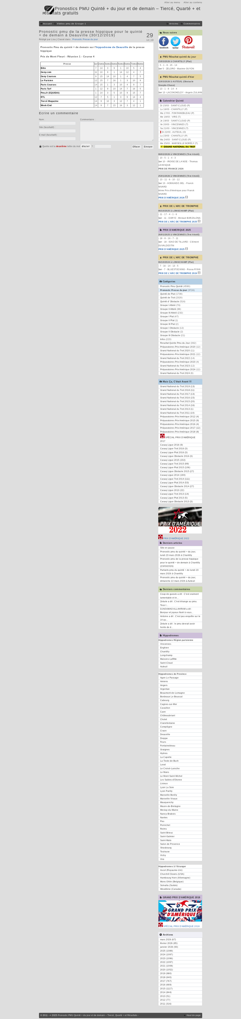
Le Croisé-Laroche (170, 768)
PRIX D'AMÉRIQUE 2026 (171, 197)
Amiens (164, 681)
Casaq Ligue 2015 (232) (173, 460)
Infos (162, 339)
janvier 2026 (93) (169, 947)
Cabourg (164, 700)
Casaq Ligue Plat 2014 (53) (174, 482)
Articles (174, 24)
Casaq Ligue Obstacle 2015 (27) (177, 471)
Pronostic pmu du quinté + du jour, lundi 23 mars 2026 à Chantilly (178, 553)
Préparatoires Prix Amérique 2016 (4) (179, 424)
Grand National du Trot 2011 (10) (177, 413)
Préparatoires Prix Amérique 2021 (177, 354)
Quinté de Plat (167, 294)
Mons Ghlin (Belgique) (172, 881)
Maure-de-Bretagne (170, 806)
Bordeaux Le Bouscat (171, 696)
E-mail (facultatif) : (48, 135)
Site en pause (167, 548)
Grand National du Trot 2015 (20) (177, 401)
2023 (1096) (166, 958)
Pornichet (165, 825)
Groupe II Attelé (168, 309)
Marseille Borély (168, 795)
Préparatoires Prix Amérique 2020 (177, 347)
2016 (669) (166, 985)
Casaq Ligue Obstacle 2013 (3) (176, 501)
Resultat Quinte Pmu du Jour (175, 343)
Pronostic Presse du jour (85, 39)
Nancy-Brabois (168, 814)
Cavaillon (165, 708)
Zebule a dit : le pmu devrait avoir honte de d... (177, 625)
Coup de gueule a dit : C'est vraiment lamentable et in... (179, 596)
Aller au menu (172, 2)
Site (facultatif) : (47, 127)
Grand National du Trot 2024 (175, 373)
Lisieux (164, 783)
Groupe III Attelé (168, 313)
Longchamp (166, 655)
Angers (164, 685)
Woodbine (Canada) (170, 889)
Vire (162, 859)
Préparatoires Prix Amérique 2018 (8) (179, 432)
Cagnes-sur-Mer (168, 704)
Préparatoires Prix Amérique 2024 (177, 369)
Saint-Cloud (166, 663)
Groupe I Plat (167, 316)
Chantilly (165, 651)
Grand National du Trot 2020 (175, 350)
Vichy (163, 855)
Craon (163, 730)
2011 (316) (165, 1004)
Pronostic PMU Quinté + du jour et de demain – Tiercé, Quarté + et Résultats (97, 1015)
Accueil (47, 24)
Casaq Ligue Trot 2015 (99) (174, 464)
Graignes (165, 749)
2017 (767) (166, 981)
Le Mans (164, 772)
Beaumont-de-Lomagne (172, 693)
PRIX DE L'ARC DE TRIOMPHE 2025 (177, 222)
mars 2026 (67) (168, 939)
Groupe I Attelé (168, 305)
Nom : (42, 119)
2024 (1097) (166, 954)
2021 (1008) (166, 966)
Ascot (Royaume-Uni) (171, 870)
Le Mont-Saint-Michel (171, 776)
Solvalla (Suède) (169, 885)
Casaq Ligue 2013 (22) (172, 490)
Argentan (165, 689)
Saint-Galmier (167, 836)
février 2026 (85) (169, 943)
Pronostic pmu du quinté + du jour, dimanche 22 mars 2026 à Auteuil (178, 579)
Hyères (164, 753)
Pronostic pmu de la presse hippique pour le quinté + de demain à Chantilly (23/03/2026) (180, 562)
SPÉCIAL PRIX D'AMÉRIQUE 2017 (177, 439)
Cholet (163, 719)
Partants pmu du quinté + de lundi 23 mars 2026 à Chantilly (179, 572)
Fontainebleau (167, 745)
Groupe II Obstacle (170, 331)
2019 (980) (166, 973)
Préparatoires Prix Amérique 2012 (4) (179, 416)
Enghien (164, 647)
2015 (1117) (166, 988)
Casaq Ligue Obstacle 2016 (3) (176, 456)
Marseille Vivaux (168, 798)
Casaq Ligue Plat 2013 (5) (174, 498)
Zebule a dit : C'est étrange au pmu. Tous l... (178, 603)
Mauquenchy (167, 802)
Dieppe (164, 738)
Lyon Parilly (166, 791)
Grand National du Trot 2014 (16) (177, 405)
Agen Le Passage (169, 678)
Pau (162, 821)
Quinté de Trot (167, 297)
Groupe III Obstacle (170, 335)
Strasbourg (166, 848)
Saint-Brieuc (166, 833)
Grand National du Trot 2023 (175, 366)
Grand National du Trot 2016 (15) (177, 398)
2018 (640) (166, 977)
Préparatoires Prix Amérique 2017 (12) (180, 428)
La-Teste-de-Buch (169, 761)
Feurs (163, 742)
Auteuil (164, 666)
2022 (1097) (166, 962)
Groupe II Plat (167, 320)
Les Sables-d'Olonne (171, 780)
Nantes (164, 817)
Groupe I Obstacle (169, 328)
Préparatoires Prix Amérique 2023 (177, 362)
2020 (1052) (166, 970)
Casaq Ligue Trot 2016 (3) (174, 448)
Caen (163, 712)
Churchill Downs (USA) (172, 874)
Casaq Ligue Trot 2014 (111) (175, 479)
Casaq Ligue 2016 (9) (171, 445)
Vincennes (165, 644)
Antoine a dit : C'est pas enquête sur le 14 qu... (180, 618)
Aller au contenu (193, 2)
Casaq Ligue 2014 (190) (173, 475)
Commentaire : (87, 119)
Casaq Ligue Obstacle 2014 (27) (177, 486)
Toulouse (165, 851)
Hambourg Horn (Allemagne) (175, 878)
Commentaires (192, 24)
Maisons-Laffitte (168, 659)
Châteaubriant (167, 715)
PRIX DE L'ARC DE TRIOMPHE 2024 (177, 273)
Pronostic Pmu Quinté (171, 286)
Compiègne (166, 727)
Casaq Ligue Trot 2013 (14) (174, 494)
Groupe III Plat (167, 324)
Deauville (165, 734)
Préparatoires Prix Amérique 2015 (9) (179, 420)
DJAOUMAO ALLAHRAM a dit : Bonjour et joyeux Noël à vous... (176, 611)
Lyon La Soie (167, 787)
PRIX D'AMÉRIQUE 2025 (171, 249)
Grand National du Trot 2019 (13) (177, 386)
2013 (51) (165, 996)
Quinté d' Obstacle (169, 301)
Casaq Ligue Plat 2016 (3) (174, 452)
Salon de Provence (170, 844)
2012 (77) (165, 1000)
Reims (163, 829)
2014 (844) (166, 992)
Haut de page (194, 1015)
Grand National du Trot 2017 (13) (177, 394)
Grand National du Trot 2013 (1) (177, 409)
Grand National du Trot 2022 (175, 358)
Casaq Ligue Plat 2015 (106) (175, 467)
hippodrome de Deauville (112, 47)
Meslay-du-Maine (169, 810)
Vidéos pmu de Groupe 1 (71, 24)
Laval (163, 764)
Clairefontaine (167, 723)
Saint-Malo (165, 840)
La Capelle (166, 757)
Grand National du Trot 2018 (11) (177, 390)
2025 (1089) (166, 951)
